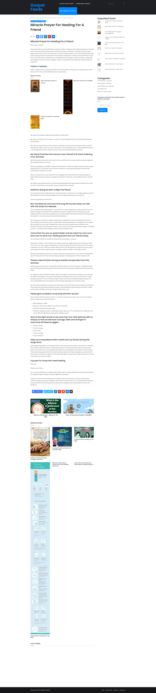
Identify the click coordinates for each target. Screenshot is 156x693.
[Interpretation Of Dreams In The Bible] (40, 548)
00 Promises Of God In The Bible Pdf (114, 26)
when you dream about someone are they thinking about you (60, 464)
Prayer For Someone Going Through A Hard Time (38, 458)
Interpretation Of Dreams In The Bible (40, 636)
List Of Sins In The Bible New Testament (115, 58)
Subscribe (102, 110)
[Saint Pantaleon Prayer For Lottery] (35, 86)
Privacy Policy (109, 690)
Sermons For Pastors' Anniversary (113, 48)
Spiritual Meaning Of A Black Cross (114, 69)
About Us (116, 690)
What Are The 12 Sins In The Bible (83, 81)
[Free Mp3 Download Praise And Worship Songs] (62, 436)
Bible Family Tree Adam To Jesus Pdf (114, 53)
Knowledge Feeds (102, 88)
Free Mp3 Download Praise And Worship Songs (61, 448)
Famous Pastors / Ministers (104, 83)
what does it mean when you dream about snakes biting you (83, 463)
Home (33, 17)
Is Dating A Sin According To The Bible (84, 440)
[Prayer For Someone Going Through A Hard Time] (40, 441)
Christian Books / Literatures (83, 3)
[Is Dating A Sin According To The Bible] (84, 432)
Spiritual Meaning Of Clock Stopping (114, 64)
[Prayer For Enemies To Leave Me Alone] (35, 122)
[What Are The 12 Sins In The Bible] (67, 97)
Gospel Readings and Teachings (68, 10)
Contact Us (122, 690)
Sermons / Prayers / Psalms (67, 3)
